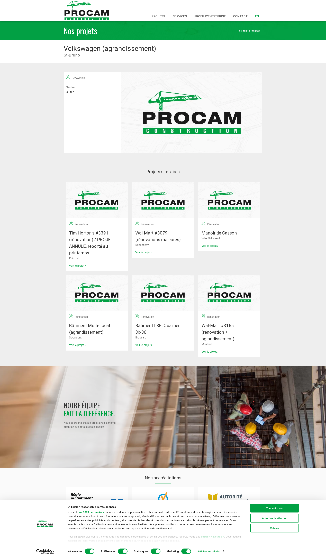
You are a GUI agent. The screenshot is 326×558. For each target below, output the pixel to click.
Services (180, 16)
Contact (240, 16)
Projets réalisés (250, 31)
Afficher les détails (208, 551)
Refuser (274, 528)
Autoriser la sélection (274, 518)
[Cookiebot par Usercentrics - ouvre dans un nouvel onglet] (45, 551)
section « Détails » (212, 536)
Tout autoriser (274, 508)
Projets (158, 16)
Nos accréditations (163, 477)
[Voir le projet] (97, 184)
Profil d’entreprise (210, 16)
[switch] (123, 551)
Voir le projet (77, 265)
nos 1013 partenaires (91, 512)
